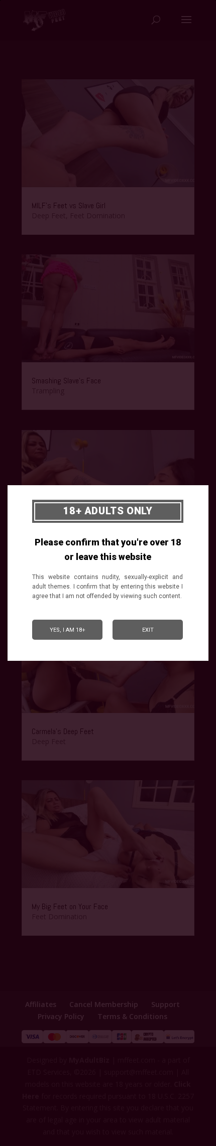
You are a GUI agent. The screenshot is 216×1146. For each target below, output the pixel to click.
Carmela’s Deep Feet (63, 731)
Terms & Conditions (132, 1016)
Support (165, 1004)
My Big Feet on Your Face (70, 906)
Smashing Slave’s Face (66, 380)
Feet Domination (97, 215)
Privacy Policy (61, 1016)
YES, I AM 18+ (67, 630)
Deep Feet (49, 215)
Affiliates (40, 1004)
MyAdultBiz (89, 1060)
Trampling (48, 390)
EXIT (148, 630)
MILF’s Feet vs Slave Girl (68, 205)
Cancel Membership (103, 1004)
